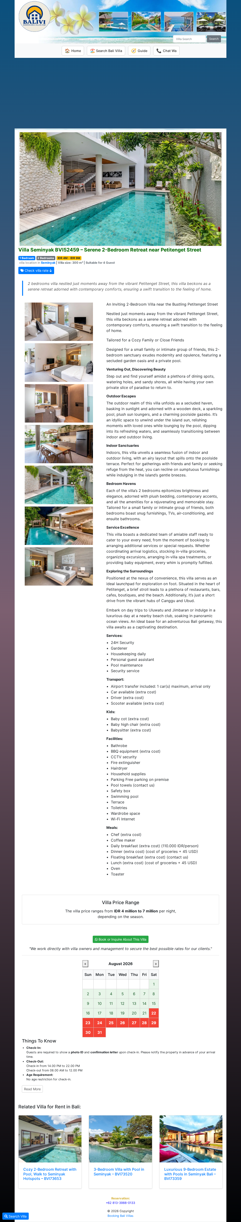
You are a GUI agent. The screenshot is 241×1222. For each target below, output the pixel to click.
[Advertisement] (120, 93)
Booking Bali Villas (120, 1216)
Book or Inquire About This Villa (122, 939)
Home (73, 50)
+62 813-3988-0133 (120, 1203)
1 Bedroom (27, 258)
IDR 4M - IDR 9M (69, 258)
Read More (32, 1089)
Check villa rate (36, 270)
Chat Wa (166, 50)
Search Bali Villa (106, 50)
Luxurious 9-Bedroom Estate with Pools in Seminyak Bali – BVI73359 (190, 1174)
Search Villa (17, 1216)
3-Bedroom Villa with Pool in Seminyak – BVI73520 (119, 1171)
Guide (139, 50)
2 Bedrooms (45, 258)
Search (214, 38)
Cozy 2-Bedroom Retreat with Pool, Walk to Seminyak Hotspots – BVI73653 (49, 1174)
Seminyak (48, 262)
